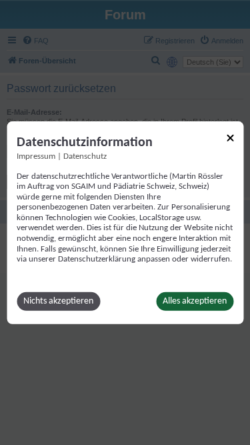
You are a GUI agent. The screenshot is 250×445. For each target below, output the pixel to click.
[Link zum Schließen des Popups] (230, 137)
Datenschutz (85, 156)
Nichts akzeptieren (58, 301)
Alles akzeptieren (195, 301)
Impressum (36, 156)
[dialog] (125, 222)
